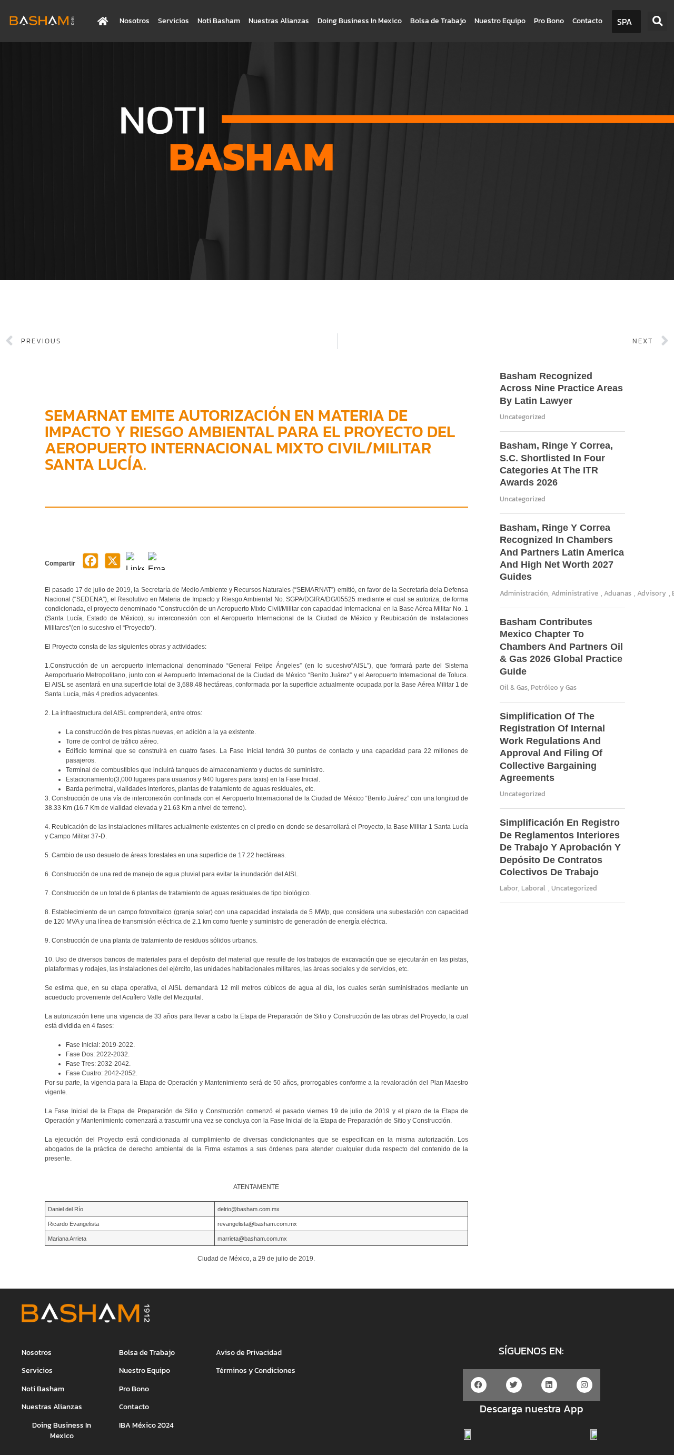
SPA (624, 21)
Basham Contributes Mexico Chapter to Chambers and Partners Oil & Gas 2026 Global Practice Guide (561, 647)
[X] (113, 564)
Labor (509, 888)
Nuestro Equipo (500, 20)
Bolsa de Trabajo (438, 20)
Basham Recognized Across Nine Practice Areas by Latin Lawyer (561, 388)
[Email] (157, 564)
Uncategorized (523, 417)
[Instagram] (584, 1385)
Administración (524, 593)
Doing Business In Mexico (360, 20)
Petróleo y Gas (554, 687)
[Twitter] (514, 1385)
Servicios (173, 20)
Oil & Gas (514, 687)
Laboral (533, 888)
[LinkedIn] (135, 564)
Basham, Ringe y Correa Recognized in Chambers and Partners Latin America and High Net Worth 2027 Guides (562, 552)
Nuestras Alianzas (279, 20)
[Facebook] (91, 564)
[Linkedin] (549, 1385)
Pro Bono (549, 20)
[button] (657, 21)
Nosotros (135, 20)
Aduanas (617, 593)
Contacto (587, 20)
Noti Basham (218, 20)
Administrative (574, 593)
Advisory (651, 593)
